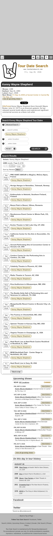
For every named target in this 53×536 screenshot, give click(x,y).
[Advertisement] (26, 27)
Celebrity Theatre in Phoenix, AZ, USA (26, 266)
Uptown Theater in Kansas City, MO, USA (27, 324)
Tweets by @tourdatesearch (22, 511)
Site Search (41, 523)
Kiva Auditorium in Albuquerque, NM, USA (27, 284)
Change (47, 382)
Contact (28, 523)
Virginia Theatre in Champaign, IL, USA (26, 333)
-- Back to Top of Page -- (26, 516)
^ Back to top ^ (16, 372)
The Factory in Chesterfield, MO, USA (26, 315)
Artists (9, 523)
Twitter (39, 519)
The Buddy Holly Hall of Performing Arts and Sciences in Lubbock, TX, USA (29, 294)
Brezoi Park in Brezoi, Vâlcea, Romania (26, 205)
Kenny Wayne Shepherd (19, 159)
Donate (34, 523)
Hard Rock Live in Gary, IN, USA (23, 363)
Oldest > (19, 170)
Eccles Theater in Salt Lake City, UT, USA (27, 225)
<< (4, 166)
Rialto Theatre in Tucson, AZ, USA (24, 275)
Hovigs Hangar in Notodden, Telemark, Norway (30, 185)
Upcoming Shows (18, 523)
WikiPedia (6, 106)
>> (14, 166)
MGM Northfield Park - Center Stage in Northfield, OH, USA (26, 353)
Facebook (32, 519)
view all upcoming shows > (12, 99)
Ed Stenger (33, 529)
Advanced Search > (12, 125)
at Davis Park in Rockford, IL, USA (32, 474)
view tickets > (46, 386)
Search (3, 523)
